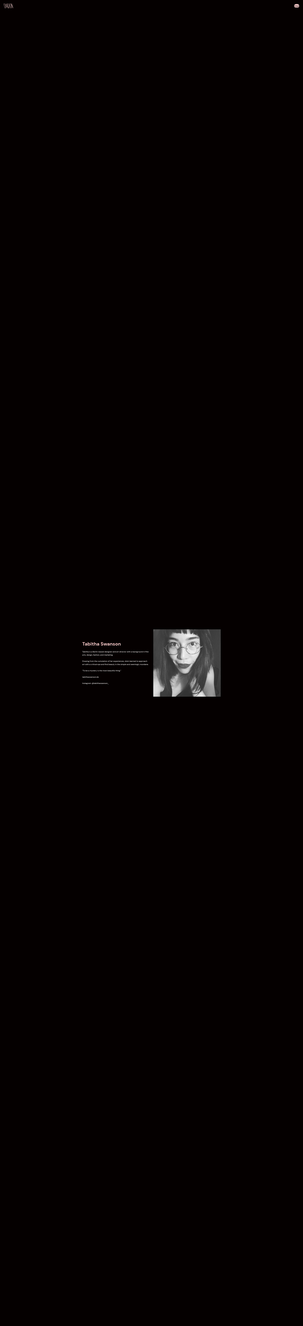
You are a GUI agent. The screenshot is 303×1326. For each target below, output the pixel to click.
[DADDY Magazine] (8, 5)
